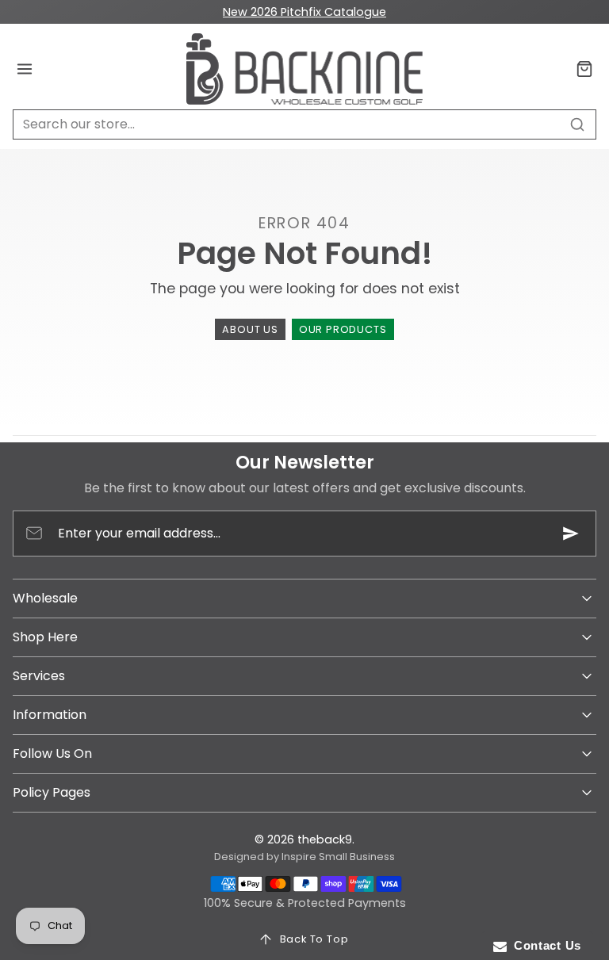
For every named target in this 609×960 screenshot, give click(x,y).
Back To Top (314, 939)
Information (49, 715)
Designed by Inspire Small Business (304, 856)
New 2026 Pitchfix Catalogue (304, 12)
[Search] (577, 124)
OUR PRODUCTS (343, 329)
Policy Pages (51, 792)
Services (39, 676)
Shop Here (45, 637)
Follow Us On (52, 753)
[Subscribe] (571, 533)
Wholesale (45, 598)
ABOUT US (250, 329)
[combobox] (304, 124)
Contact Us (544, 945)
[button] (25, 69)
